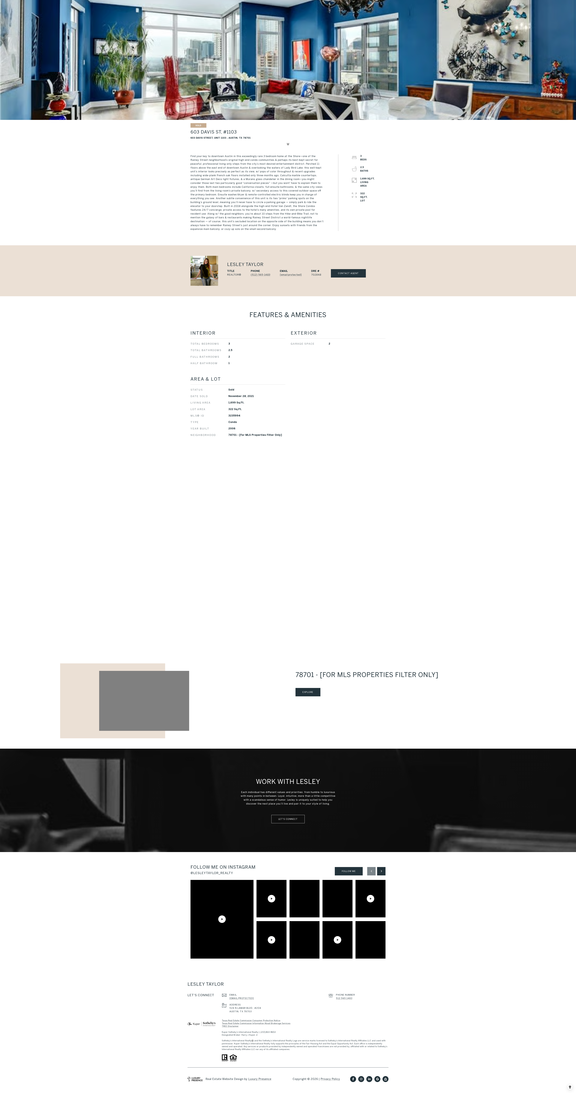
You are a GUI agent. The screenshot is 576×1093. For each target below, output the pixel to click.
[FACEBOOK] (353, 1079)
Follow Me (349, 871)
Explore (308, 692)
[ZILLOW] (385, 1079)
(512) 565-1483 (260, 274)
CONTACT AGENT (348, 273)
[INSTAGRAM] (361, 1079)
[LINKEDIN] (369, 1079)
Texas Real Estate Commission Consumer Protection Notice (251, 1021)
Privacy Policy (330, 1079)
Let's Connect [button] (288, 819)
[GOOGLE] (377, 1079)
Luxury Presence (259, 1079)
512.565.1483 (344, 998)
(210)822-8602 (268, 1032)
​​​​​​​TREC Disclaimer (230, 1026)
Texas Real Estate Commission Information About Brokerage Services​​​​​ (256, 1023)
